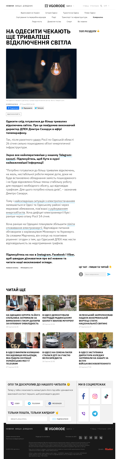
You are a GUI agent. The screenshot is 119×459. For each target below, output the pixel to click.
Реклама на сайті (71, 436)
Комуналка (98, 17)
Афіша (18, 6)
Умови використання (13, 436)
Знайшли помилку (12, 267)
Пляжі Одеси (89, 13)
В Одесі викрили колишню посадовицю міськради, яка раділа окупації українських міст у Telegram (22, 358)
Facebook (58, 254)
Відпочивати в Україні (30, 13)
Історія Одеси (51, 13)
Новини (10, 6)
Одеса (69, 429)
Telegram (36, 403)
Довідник (28, 6)
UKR (105, 6)
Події (54, 17)
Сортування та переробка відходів (31, 17)
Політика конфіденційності (15, 438)
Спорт (69, 21)
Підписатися (62, 419)
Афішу (86, 6)
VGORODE (57, 428)
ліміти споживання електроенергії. (40, 226)
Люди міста (37, 21)
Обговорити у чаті (27, 267)
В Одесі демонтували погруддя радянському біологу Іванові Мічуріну (58, 318)
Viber (70, 254)
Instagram (44, 254)
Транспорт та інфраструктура (74, 17)
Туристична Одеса (71, 13)
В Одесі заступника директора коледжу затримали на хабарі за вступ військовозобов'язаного (95, 358)
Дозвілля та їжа (54, 21)
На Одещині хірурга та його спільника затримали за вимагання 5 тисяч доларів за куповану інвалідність (23, 319)
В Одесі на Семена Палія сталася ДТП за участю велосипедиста (57, 355)
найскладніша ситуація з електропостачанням (44, 201)
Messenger (57, 403)
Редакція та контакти (43, 436)
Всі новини (82, 21)
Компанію (95, 6)
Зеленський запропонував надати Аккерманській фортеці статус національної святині (96, 319)
